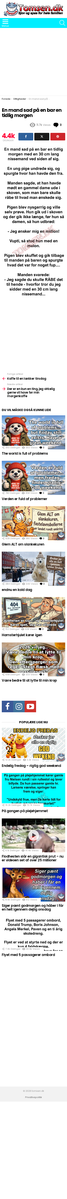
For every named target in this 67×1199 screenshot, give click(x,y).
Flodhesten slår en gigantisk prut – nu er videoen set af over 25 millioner (33, 858)
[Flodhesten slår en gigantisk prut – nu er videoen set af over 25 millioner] (33, 835)
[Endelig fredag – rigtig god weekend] (33, 745)
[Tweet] (41, 136)
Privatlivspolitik (33, 1097)
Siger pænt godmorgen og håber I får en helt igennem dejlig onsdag (32, 907)
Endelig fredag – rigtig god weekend (31, 765)
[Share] (25, 136)
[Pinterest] (57, 136)
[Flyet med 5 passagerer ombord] (33, 934)
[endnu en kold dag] (33, 569)
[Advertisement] (33, 62)
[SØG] (62, 22)
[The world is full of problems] (33, 432)
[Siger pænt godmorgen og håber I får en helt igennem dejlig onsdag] (33, 885)
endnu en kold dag (17, 589)
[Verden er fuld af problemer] (33, 478)
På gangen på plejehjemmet (25, 811)
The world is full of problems (25, 453)
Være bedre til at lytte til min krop (29, 680)
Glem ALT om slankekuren (23, 544)
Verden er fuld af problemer (24, 498)
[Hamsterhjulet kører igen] (33, 614)
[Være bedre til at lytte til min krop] (33, 659)
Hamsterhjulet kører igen (22, 635)
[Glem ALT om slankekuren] (33, 523)
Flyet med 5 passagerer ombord (28, 954)
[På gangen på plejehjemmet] (33, 790)
